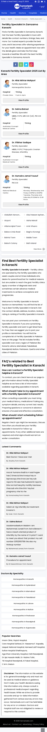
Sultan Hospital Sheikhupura (14, 650)
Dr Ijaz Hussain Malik (11, 657)
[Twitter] (26, 64)
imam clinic (7, 640)
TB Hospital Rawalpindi (12, 661)
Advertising (27, 724)
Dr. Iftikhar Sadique (21, 142)
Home (4, 13)
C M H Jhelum (8, 664)
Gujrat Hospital (20, 640)
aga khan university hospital (15, 654)
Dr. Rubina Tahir (28, 657)
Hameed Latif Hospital (34, 647)
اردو (42, 6)
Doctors (22, 13)
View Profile (23, 100)
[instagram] (31, 64)
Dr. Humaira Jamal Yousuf (25, 176)
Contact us (16, 724)
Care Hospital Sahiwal (11, 643)
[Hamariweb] (23, 6)
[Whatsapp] (21, 64)
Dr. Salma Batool (20, 109)
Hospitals (33, 13)
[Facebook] (15, 64)
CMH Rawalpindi (35, 654)
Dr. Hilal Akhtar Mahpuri (23, 80)
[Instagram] (39, 1)
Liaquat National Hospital (13, 647)
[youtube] (42, 1)
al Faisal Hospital (30, 661)
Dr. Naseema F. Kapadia (32, 643)
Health (13, 13)
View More (38, 249)
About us (6, 724)
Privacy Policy (38, 724)
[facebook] (35, 1)
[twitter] (45, 1)
